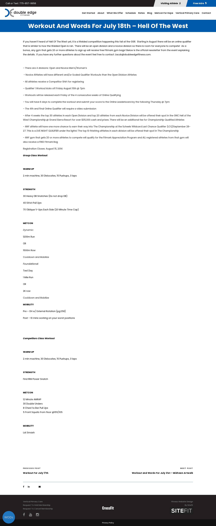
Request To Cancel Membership (38, 508)
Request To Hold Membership (36, 505)
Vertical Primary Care (187, 13)
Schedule (131, 13)
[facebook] (24, 514)
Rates (141, 13)
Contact (206, 13)
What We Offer (115, 13)
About (101, 13)
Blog (149, 13)
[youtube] (30, 514)
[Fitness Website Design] (181, 510)
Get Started (88, 13)
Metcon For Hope (164, 13)
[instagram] (37, 514)
